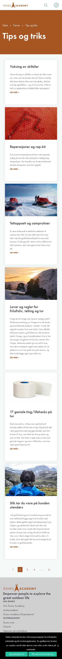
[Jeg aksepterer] (58, 645)
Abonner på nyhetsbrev (15, 631)
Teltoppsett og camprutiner (30, 223)
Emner (16, 25)
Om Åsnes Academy (13, 606)
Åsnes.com (8, 622)
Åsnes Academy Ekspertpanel (18, 614)
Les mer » (14, 92)
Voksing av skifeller (24, 66)
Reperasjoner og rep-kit (28, 146)
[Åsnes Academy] (15, 5)
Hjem (5, 25)
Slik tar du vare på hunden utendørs (29, 505)
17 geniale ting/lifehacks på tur (31, 414)
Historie (7, 626)
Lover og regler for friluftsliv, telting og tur (27, 309)
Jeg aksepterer (16, 654)
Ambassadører (10, 610)
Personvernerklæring (42, 654)
